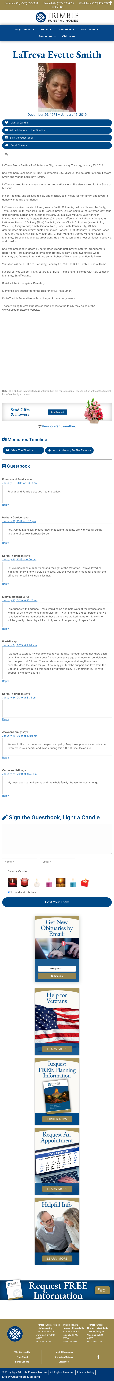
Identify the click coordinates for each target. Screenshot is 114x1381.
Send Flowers (18, 145)
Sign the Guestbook (21, 137)
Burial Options (22, 1361)
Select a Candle (17, 871)
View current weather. (59, 426)
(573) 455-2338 (94, 1341)
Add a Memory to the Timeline (27, 130)
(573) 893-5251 (43, 1341)
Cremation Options (63, 1357)
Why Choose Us (22, 1352)
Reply (5, 504)
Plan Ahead (22, 1357)
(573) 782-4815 (70, 1341)
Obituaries (68, 36)
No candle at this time (23, 892)
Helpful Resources (64, 1352)
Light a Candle (19, 122)
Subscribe (57, 976)
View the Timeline (22, 450)
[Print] (6, 154)
